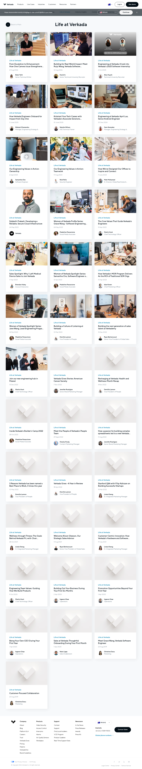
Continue (126, 12)
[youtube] (129, 762)
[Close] (137, 12)
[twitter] (119, 762)
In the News (79, 725)
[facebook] (114, 762)
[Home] (13, 739)
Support (57, 721)
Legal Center (105, 766)
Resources (63, 4)
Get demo (132, 4)
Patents (22, 747)
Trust (21, 738)
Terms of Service (126, 766)
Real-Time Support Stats (62, 741)
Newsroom (79, 721)
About (22, 725)
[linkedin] (124, 762)
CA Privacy (32, 762)
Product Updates (59, 738)
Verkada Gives (24, 741)
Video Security (41, 725)
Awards (77, 731)
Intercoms (39, 731)
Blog (21, 728)
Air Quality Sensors (42, 738)
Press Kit (78, 734)
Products (20, 4)
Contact (57, 725)
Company (23, 721)
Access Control (41, 728)
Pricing (22, 744)
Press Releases (80, 728)
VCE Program (58, 734)
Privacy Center (115, 766)
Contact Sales (123, 729)
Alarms (38, 734)
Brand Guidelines (25, 753)
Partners (73, 4)
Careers (22, 734)
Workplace (39, 741)
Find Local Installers (60, 731)
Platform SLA (24, 731)
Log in (119, 4)
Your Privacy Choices (20, 762)
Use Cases (30, 4)
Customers (52, 4)
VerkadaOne (24, 750)
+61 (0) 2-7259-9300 (102, 731)
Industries (41, 4)
